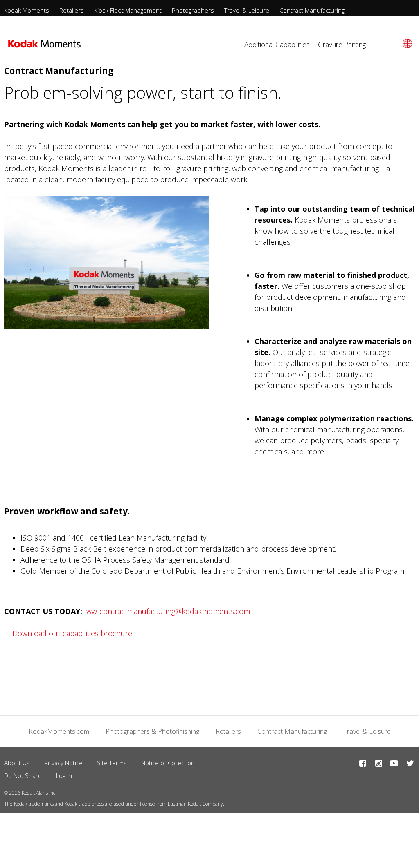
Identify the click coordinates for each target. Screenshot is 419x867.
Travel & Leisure (246, 10)
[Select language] (406, 43)
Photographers (193, 10)
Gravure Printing (342, 44)
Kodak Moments (26, 10)
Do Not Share (23, 775)
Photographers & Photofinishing (152, 731)
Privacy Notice (63, 763)
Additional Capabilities (277, 44)
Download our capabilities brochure (72, 633)
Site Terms (112, 763)
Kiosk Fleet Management (128, 10)
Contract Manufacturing (312, 10)
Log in (64, 775)
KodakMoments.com (59, 731)
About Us (17, 763)
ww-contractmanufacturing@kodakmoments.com (168, 611)
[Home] (44, 46)
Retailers (71, 10)
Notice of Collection (168, 763)
